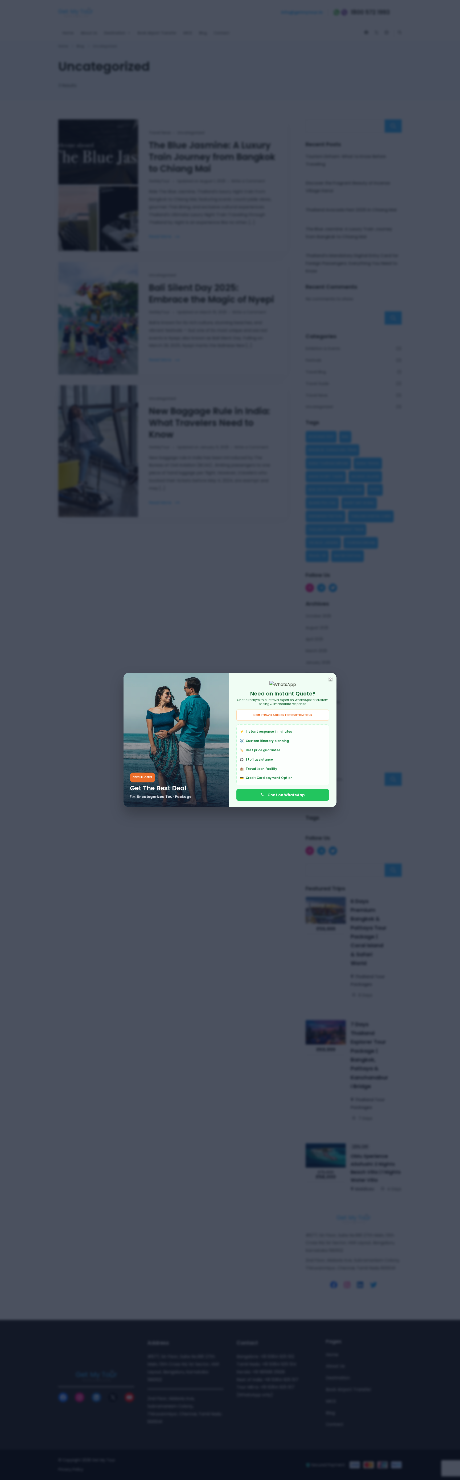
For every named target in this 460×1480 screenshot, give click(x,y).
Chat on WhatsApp (286, 795)
